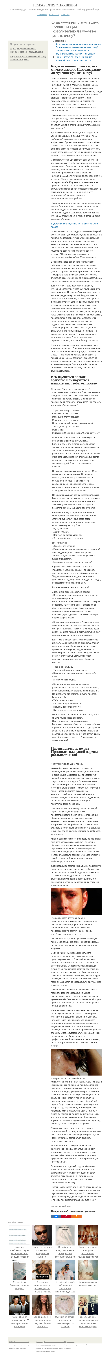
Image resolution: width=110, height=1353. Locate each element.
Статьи (65, 14)
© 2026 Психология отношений (19, 1342)
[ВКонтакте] (56, 1216)
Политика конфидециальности (46, 1345)
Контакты (39, 1342)
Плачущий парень (65, 1206)
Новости (54, 14)
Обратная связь (69, 1342)
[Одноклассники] (76, 1216)
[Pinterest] (66, 1216)
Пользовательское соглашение (54, 1342)
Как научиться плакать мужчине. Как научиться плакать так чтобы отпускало (75, 52)
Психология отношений (55, 5)
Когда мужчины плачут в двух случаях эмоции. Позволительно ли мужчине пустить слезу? (79, 45)
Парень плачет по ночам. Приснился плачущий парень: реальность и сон (74, 58)
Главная (42, 14)
